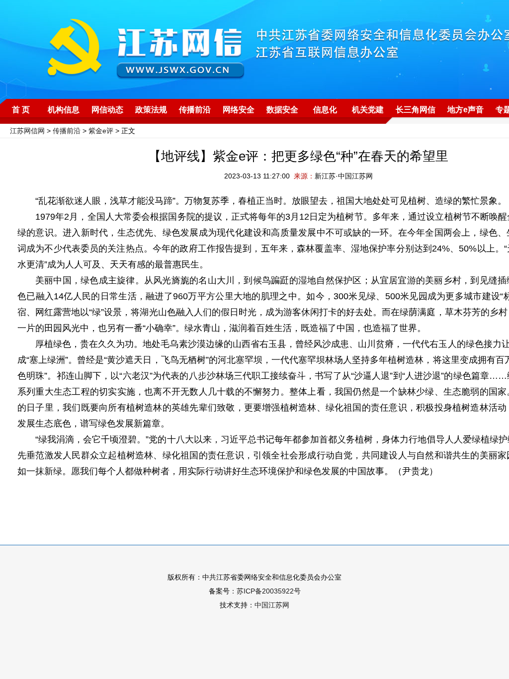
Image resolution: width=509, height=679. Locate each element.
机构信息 (64, 109)
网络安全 (238, 109)
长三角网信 (415, 109)
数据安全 (282, 109)
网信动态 (107, 109)
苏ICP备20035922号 (269, 591)
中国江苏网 (271, 605)
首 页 (21, 109)
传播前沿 (195, 109)
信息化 (325, 109)
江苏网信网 (27, 131)
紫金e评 (100, 131)
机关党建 (368, 109)
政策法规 (151, 109)
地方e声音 (465, 109)
